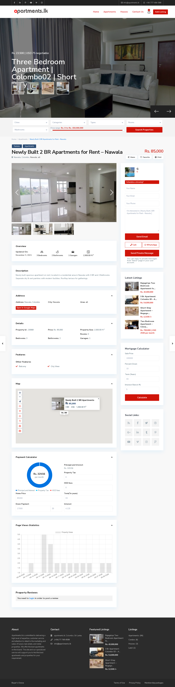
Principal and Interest (73, 465)
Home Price (21, 493)
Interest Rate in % (133, 385)
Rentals (17, 146)
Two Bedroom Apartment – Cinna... (147, 324)
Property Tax (70, 472)
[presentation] (156, 111)
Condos (132, 639)
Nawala (33, 157)
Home (96, 11)
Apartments (109, 11)
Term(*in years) (71, 493)
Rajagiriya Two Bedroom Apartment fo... (147, 286)
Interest (68, 504)
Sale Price (129, 354)
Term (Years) (130, 374)
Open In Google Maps (26, 308)
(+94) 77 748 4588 (62, 639)
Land (130, 648)
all (39, 157)
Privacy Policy (135, 683)
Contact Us (138, 11)
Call (134, 245)
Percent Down (131, 364)
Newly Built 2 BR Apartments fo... (79, 401)
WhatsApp (151, 245)
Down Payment (22, 504)
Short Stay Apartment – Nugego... (146, 311)
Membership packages (154, 683)
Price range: (55, 128)
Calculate (142, 397)
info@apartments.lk (62, 644)
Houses (124, 11)
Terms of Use (119, 683)
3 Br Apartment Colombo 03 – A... (148, 298)
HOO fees (68, 483)
